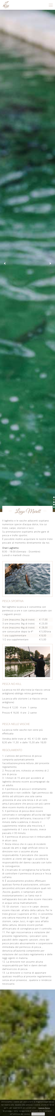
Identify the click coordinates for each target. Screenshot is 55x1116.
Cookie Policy (44, 1108)
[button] (4, 263)
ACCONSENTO (38, 1114)
